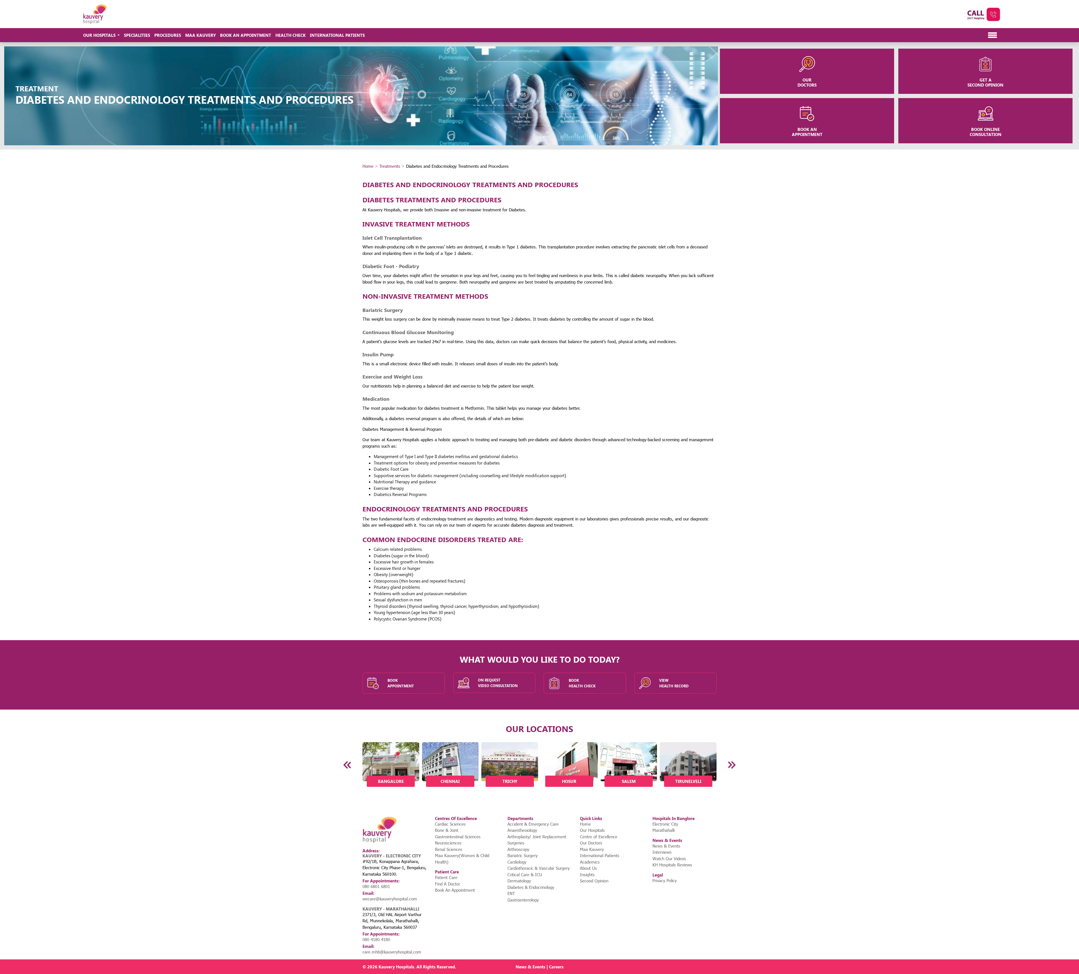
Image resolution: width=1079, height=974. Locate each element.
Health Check (290, 35)
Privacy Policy (664, 880)
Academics (590, 862)
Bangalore (391, 781)
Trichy (509, 781)
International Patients (337, 35)
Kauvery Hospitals (396, 967)
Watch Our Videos (669, 858)
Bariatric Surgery (522, 855)
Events (538, 967)
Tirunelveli (688, 781)
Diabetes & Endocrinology (530, 887)
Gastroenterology (523, 900)
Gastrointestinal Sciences (457, 836)
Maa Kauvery (200, 35)
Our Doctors (591, 843)
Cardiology (516, 862)
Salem (629, 781)
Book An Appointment (245, 35)
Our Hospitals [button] (100, 35)
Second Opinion (594, 881)
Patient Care (446, 877)
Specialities (137, 35)
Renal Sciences (448, 849)
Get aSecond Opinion (985, 82)
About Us (588, 868)
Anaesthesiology (522, 830)
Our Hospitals (592, 830)
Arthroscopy (518, 849)
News (521, 967)
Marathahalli (663, 830)
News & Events (666, 846)
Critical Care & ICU (524, 874)
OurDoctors (807, 82)
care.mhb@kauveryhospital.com (391, 952)
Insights (587, 874)
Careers (556, 967)
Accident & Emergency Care (533, 824)
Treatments (389, 166)
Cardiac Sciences (450, 824)
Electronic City (665, 824)
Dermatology (519, 881)
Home (367, 166)
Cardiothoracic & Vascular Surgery (538, 868)
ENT (511, 893)
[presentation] (347, 765)
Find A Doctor (447, 884)
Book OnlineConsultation (985, 131)
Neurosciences (448, 843)
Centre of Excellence (598, 836)
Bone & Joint (446, 830)
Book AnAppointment (807, 131)
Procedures (167, 35)
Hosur (569, 781)
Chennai (450, 781)
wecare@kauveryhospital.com (389, 898)
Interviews (662, 852)
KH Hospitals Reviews (672, 864)
